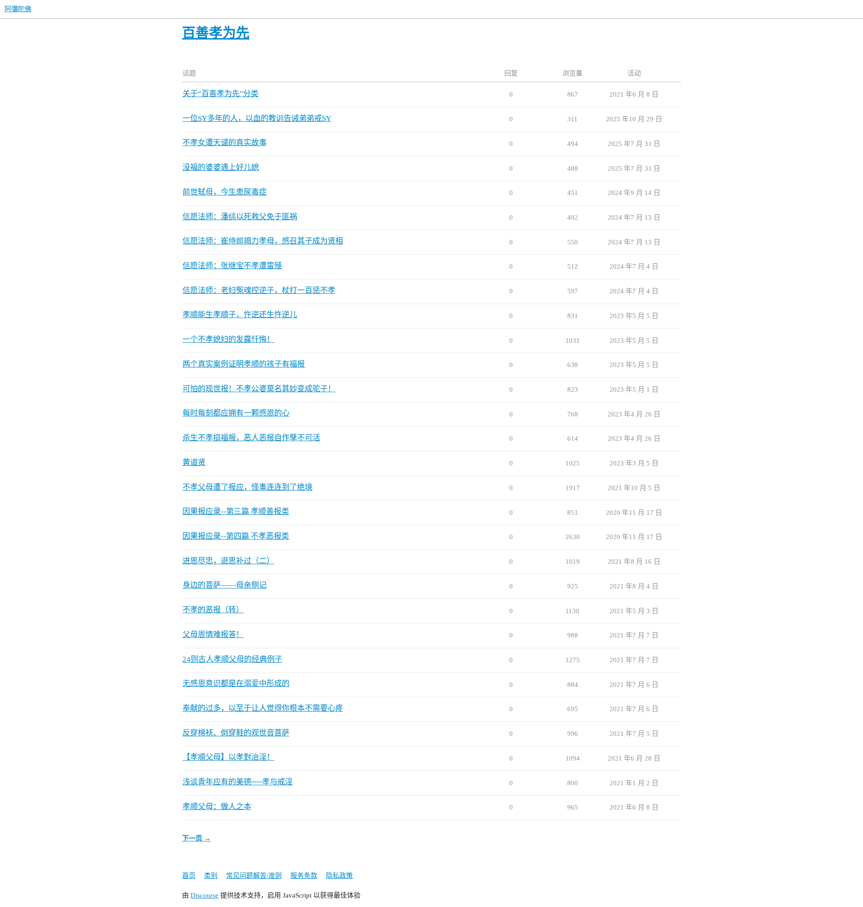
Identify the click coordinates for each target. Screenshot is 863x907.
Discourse (204, 895)
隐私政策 (339, 875)
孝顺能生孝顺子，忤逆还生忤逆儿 (239, 314)
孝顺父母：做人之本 (216, 806)
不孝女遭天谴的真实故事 (224, 142)
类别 (211, 875)
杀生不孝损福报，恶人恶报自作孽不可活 (251, 438)
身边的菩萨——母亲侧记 (224, 585)
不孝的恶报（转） (213, 610)
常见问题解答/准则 (254, 875)
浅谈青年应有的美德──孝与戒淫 (237, 782)
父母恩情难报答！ (213, 634)
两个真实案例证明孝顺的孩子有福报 (243, 364)
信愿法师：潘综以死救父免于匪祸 (239, 216)
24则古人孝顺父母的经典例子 (232, 659)
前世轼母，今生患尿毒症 (224, 192)
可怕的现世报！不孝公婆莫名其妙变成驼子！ (258, 389)
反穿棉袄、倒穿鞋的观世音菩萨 (235, 733)
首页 (189, 875)
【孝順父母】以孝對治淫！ (228, 757)
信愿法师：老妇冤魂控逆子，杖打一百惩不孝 (258, 290)
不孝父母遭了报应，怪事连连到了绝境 (247, 487)
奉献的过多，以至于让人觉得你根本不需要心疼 (262, 708)
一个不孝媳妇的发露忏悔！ (228, 339)
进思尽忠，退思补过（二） (228, 561)
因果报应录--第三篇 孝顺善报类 (235, 511)
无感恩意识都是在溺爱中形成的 (235, 683)
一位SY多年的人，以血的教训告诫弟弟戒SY (256, 118)
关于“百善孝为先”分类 (220, 93)
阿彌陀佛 (17, 9)
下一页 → (196, 838)
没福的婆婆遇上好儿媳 (220, 167)
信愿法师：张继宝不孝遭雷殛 (232, 265)
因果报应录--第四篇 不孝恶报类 (235, 536)
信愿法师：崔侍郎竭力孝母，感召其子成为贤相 (262, 241)
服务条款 (303, 875)
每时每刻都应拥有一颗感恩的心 (235, 413)
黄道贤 (193, 462)
